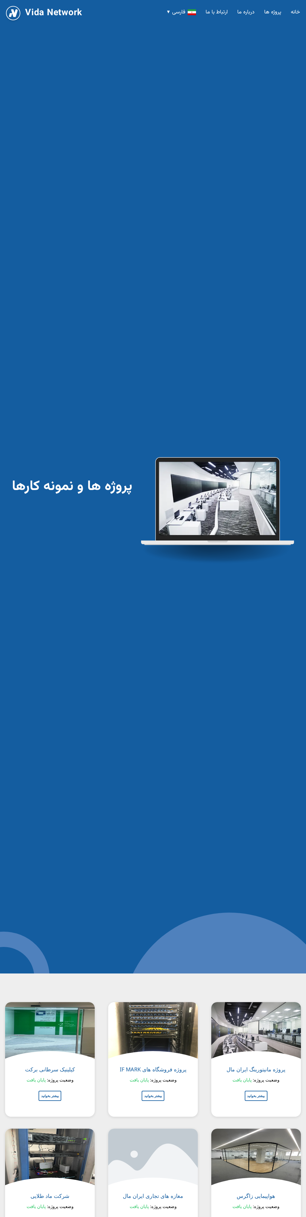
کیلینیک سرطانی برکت (50, 1069)
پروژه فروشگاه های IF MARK (153, 1069)
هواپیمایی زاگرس (256, 1195)
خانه (295, 12)
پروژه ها (272, 12)
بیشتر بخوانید (256, 1095)
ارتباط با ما (217, 12)
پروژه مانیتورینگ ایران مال (256, 1069)
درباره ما (246, 12)
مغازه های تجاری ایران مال (153, 1195)
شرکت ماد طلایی (49, 1195)
